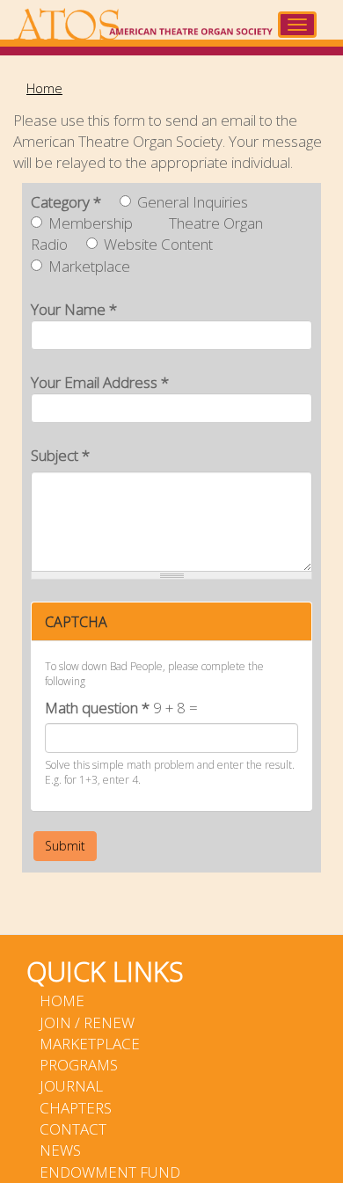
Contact (73, 1129)
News (60, 1150)
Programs (79, 1065)
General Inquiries (192, 202)
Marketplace (89, 266)
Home (44, 88)
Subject (60, 455)
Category (66, 202)
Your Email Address (100, 382)
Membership (90, 223)
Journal (71, 1086)
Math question (97, 707)
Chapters (76, 1108)
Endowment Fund (110, 1172)
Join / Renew (87, 1022)
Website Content (158, 244)
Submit (65, 845)
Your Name (74, 309)
